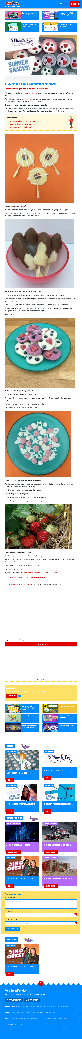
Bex (38, 1013)
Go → (10, 780)
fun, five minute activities (29, 93)
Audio (28, 1007)
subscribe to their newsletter (23, 584)
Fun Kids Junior (51, 1013)
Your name (8, 911)
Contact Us (13, 1019)
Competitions (40, 1007)
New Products (67, 1007)
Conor (42, 1013)
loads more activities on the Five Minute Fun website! (40, 573)
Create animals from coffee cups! (21, 127)
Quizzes (59, 1007)
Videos (32, 1007)
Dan (34, 1013)
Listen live (12, 696)
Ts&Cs (28, 1019)
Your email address (11, 920)
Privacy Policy (35, 1019)
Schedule (13, 1013)
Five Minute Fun (27, 99)
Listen (75, 4)
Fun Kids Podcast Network (49, 1019)
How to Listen (21, 1013)
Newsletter (33, 1000)
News (18, 1007)
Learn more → (13, 852)
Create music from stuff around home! (23, 121)
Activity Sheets (51, 1007)
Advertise (21, 1019)
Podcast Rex (63, 1019)
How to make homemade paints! (21, 124)
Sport (22, 1007)
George (29, 1013)
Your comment (10, 898)
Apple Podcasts (15, 1000)
